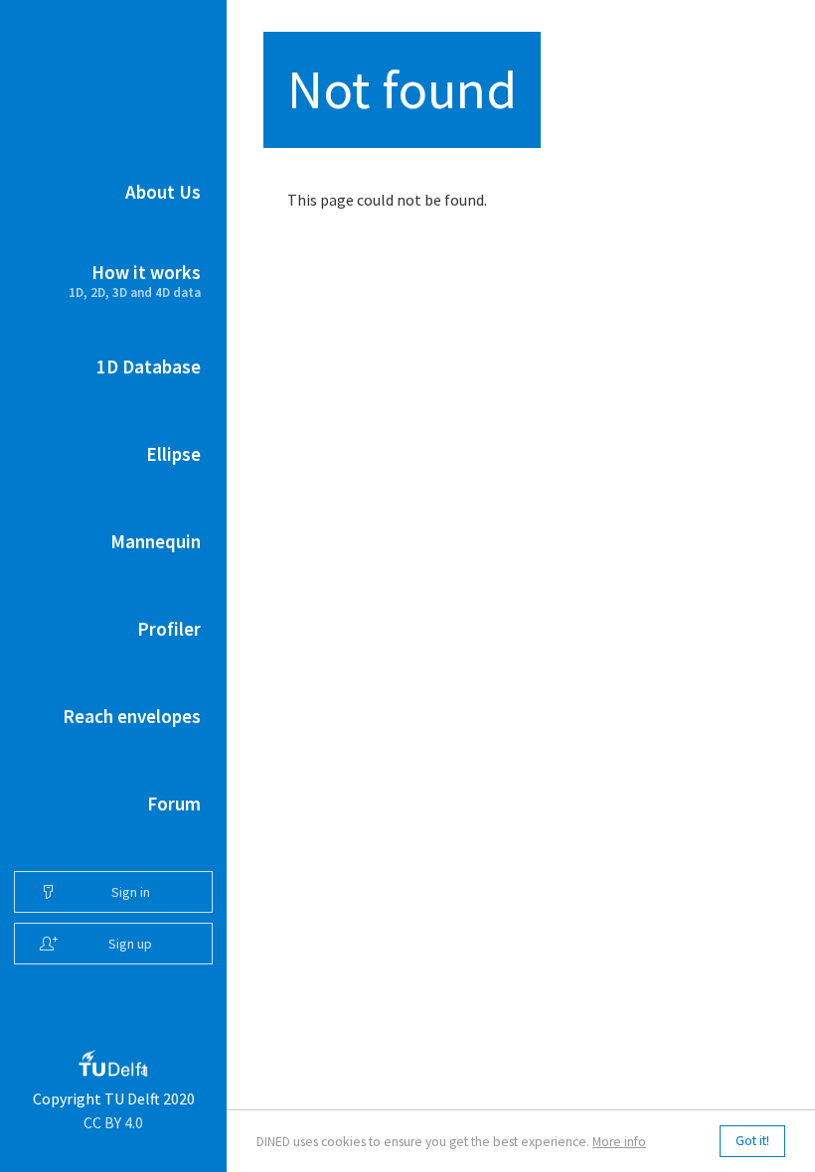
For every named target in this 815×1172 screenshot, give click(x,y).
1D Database (148, 366)
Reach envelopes (132, 716)
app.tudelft (144, 1068)
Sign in (130, 892)
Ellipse (173, 454)
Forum (174, 803)
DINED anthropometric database (114, 49)
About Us (163, 192)
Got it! (752, 1140)
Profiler (169, 629)
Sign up (130, 943)
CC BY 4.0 (113, 1122)
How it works (135, 280)
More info (619, 1141)
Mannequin (155, 541)
